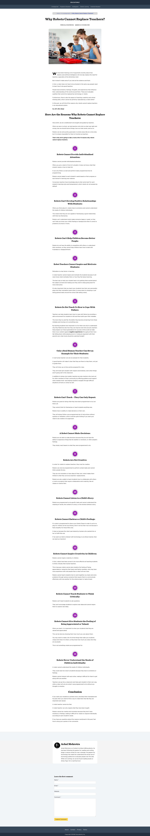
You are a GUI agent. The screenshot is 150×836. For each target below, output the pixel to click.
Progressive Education (65, 6)
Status (85, 829)
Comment (57, 797)
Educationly (75, 2)
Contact (72, 829)
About (67, 829)
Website (56, 791)
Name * (56, 780)
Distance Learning (84, 6)
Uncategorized (54, 6)
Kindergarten (75, 6)
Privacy (79, 829)
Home (58, 13)
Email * (56, 785)
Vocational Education (95, 6)
